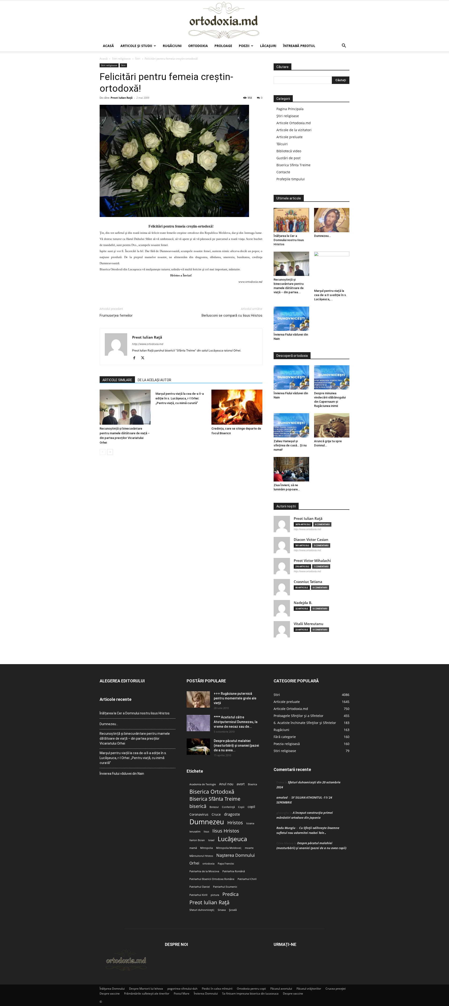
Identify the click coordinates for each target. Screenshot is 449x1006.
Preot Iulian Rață (209, 902)
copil (251, 807)
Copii (241, 807)
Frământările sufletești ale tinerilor (146, 993)
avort (241, 784)
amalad (282, 797)
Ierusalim (194, 831)
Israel (211, 840)
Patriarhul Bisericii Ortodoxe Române (211, 879)
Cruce (216, 814)
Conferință (228, 807)
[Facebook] (136, 358)
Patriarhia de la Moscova (204, 871)
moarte (249, 848)
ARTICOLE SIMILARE (117, 380)
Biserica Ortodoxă (211, 791)
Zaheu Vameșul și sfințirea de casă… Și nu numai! (290, 445)
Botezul (214, 807)
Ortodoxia (198, 45)
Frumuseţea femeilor (116, 315)
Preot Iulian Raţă (122, 97)
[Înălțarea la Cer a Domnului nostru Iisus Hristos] (291, 220)
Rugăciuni (172, 45)
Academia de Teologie (202, 784)
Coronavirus (198, 814)
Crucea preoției (336, 989)
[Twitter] (144, 358)
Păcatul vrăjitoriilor (309, 989)
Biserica (252, 784)
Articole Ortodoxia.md (293, 123)
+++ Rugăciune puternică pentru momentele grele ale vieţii (235, 698)
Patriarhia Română (233, 871)
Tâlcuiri (282, 144)
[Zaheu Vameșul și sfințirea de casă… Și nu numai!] (291, 425)
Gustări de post (288, 158)
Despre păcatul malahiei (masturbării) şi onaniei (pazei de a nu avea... (236, 745)
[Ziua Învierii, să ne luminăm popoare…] (291, 469)
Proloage (223, 45)
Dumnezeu (206, 821)
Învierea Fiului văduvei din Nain (122, 773)
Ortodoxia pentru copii (251, 989)
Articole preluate (289, 137)
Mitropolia (206, 848)
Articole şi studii (136, 45)
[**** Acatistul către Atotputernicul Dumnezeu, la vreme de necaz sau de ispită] (198, 723)
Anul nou (226, 784)
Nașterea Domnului (235, 855)
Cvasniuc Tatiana (308, 581)
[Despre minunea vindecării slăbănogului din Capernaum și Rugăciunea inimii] (332, 377)
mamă (193, 848)
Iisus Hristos (225, 830)
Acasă (108, 45)
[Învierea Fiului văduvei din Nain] (291, 319)
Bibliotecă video (288, 151)
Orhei (194, 863)
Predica (230, 894)
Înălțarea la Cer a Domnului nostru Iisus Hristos (289, 240)
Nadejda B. (303, 603)
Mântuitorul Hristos (201, 856)
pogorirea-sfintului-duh (182, 989)
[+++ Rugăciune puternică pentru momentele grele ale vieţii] (198, 699)
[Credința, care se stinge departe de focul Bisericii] (236, 407)
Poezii (244, 45)
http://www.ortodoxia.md (147, 344)
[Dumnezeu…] (332, 220)
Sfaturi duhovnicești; (201, 910)
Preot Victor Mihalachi (312, 560)
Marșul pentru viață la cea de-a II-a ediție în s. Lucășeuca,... (330, 295)
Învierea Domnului (206, 993)
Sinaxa (222, 910)
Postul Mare (181, 993)
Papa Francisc (226, 863)
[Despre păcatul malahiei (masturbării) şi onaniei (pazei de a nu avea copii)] (198, 746)
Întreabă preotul (299, 45)
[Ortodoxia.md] (224, 20)
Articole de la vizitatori (293, 130)
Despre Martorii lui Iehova (146, 989)
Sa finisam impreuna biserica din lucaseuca (250, 993)
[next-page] (110, 452)
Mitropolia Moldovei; (229, 848)
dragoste (232, 814)
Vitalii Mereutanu (308, 624)
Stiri (137, 59)
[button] (343, 46)
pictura (215, 895)
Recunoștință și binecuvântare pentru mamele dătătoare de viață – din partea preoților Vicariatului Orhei (135, 738)
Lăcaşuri (268, 45)
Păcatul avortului (281, 989)
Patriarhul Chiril (247, 879)
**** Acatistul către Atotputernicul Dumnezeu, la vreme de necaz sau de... (235, 721)
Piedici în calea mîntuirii (217, 989)
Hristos (235, 822)
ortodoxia (208, 863)
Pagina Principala (290, 109)
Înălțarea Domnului (112, 989)
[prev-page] (102, 452)
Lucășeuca (232, 838)
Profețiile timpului (290, 179)
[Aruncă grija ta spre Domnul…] (332, 425)
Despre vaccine (110, 993)
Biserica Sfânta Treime (214, 798)
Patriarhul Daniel (199, 886)
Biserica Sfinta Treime (293, 165)
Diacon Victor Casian (311, 539)
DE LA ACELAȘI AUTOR (154, 380)
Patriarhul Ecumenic (225, 886)
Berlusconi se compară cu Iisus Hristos (232, 315)
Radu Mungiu (285, 828)
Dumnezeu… (322, 236)
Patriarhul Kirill (198, 895)
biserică (197, 806)
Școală (233, 910)
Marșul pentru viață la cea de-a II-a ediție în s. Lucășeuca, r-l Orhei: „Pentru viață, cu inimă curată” (180, 398)
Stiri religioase (121, 59)
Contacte (283, 172)
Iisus (206, 831)
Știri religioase (287, 116)
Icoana (250, 823)
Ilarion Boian (197, 840)
